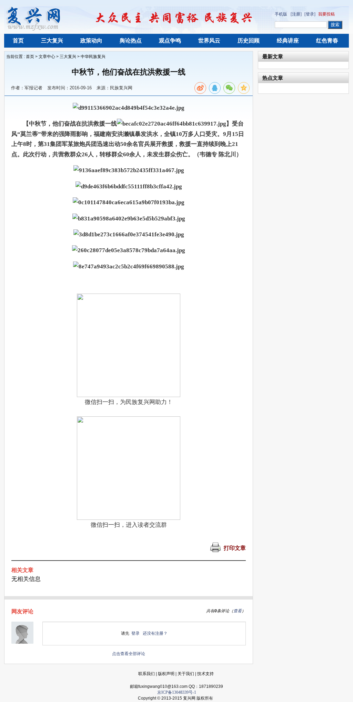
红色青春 (327, 40)
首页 (18, 40)
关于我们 (186, 673)
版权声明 (166, 673)
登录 (135, 633)
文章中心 (47, 56)
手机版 (281, 14)
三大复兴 (52, 40)
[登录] (309, 14)
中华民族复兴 (93, 56)
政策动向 (91, 40)
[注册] (296, 14)
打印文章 (235, 548)
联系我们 (146, 673)
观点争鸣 (170, 40)
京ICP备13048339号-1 (176, 692)
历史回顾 (249, 40)
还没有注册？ (155, 633)
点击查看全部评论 (128, 653)
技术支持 (205, 673)
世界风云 (209, 40)
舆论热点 (131, 40)
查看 (237, 611)
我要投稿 (326, 14)
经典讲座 (288, 40)
